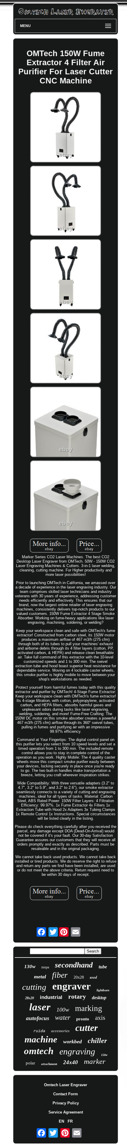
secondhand (74, 965)
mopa (45, 967)
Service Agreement (65, 1112)
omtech (38, 1051)
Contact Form (65, 1094)
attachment (49, 1064)
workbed (72, 1041)
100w (62, 1009)
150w (104, 1055)
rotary (77, 996)
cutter (86, 1027)
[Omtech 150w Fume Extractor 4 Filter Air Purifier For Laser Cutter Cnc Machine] (65, 128)
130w (29, 966)
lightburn (103, 990)
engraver (71, 986)
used (93, 977)
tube (103, 966)
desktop (99, 997)
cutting (34, 987)
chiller (97, 1040)
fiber (60, 975)
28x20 (29, 998)
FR (70, 1121)
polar (30, 1063)
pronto (82, 1019)
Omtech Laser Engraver (65, 1085)
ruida (39, 1031)
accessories (60, 1031)
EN (61, 1121)
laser (40, 1007)
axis (100, 1017)
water (62, 1017)
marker (94, 1061)
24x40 (70, 1062)
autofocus (37, 1018)
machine (41, 1039)
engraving (77, 1051)
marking (88, 1008)
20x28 (79, 977)
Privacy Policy (66, 1103)
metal (40, 977)
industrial (51, 997)
